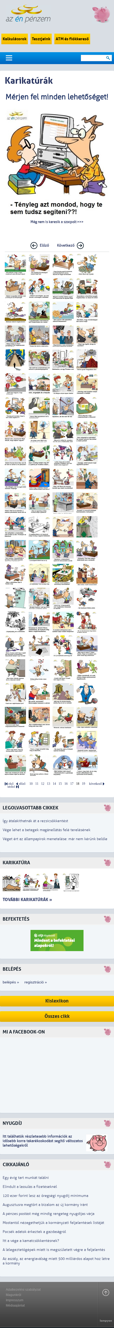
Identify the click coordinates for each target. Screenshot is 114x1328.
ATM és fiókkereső (72, 39)
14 (54, 783)
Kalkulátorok (15, 39)
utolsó (11, 786)
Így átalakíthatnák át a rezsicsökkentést (35, 821)
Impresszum (14, 1300)
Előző (44, 245)
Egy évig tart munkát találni (26, 1177)
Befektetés (16, 919)
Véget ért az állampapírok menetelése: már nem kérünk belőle (55, 839)
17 (71, 783)
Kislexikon (57, 1001)
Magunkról (13, 1295)
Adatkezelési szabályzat (23, 1289)
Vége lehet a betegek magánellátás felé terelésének (46, 830)
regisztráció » (35, 982)
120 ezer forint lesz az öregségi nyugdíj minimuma (45, 1195)
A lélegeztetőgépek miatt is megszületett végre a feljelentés (54, 1249)
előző (22, 783)
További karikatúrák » (27, 899)
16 (66, 783)
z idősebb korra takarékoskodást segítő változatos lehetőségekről (43, 1141)
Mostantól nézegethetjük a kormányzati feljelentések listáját (53, 1222)
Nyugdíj (12, 1123)
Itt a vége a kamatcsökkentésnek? (31, 1240)
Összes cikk (57, 1016)
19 (83, 783)
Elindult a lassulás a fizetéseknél (30, 1186)
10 (31, 783)
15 (60, 783)
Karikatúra (16, 863)
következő (95, 783)
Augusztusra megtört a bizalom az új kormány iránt (45, 1204)
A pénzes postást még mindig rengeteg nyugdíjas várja (48, 1213)
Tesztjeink (41, 39)
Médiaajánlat (15, 1305)
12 (42, 783)
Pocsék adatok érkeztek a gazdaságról (34, 1231)
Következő (65, 245)
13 (48, 783)
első (11, 783)
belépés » (11, 982)
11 (36, 783)
